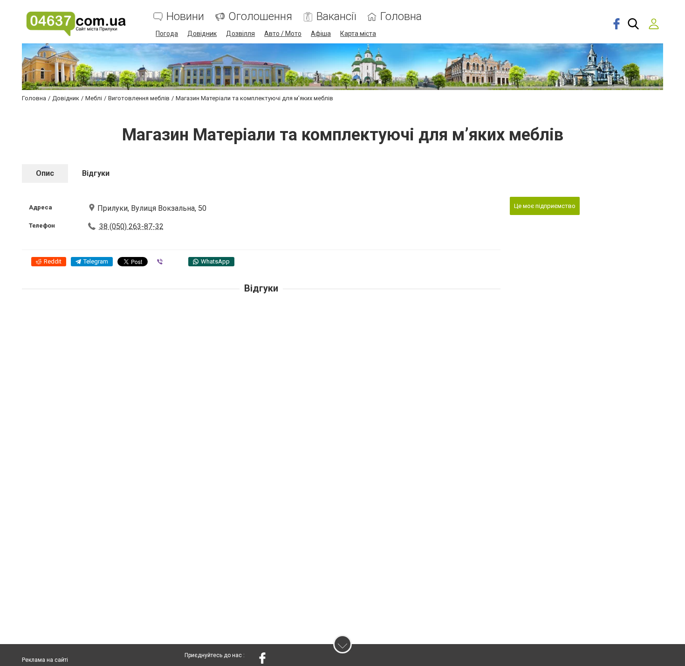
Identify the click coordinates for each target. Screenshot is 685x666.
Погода (167, 33)
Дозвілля (240, 33)
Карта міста (358, 33)
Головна (401, 16)
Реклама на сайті (45, 660)
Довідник (202, 33)
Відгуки (96, 173)
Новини (185, 16)
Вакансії (336, 16)
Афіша (321, 33)
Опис (45, 173)
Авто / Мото (282, 33)
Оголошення (260, 16)
